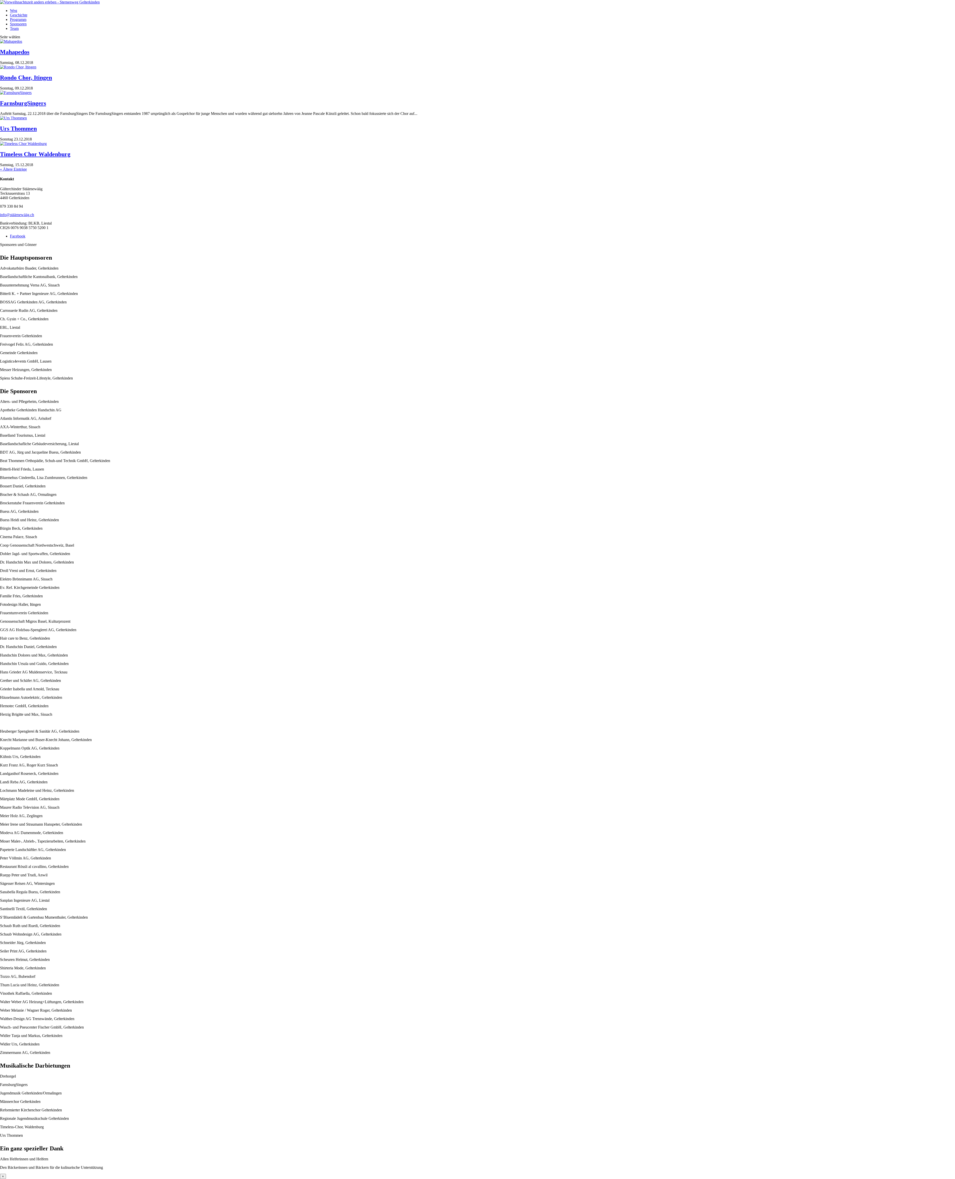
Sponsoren (18, 24)
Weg (13, 10)
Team (14, 28)
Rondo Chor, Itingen (26, 77)
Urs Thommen (18, 128)
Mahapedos (14, 52)
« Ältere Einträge (13, 169)
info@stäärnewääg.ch (17, 215)
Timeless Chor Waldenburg (35, 154)
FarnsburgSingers (23, 103)
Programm (18, 19)
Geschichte (18, 15)
